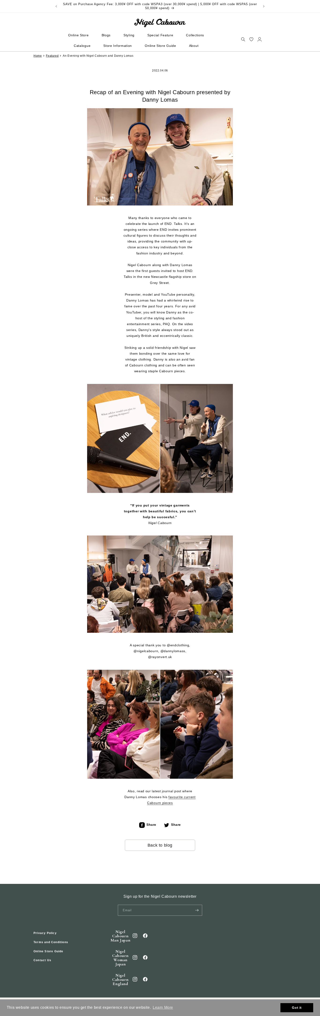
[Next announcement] (264, 6)
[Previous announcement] (56, 6)
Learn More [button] (163, 1007)
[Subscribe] (197, 910)
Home (37, 55)
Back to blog (160, 845)
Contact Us (42, 960)
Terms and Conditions (50, 942)
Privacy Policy (45, 933)
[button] (243, 39)
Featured (52, 55)
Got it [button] (297, 1007)
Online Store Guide (48, 951)
